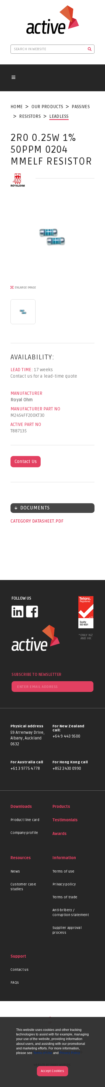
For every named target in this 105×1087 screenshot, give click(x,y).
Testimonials (65, 820)
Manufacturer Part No (35, 409)
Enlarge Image (25, 288)
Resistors (30, 116)
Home (16, 107)
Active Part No (25, 424)
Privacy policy (64, 884)
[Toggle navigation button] (13, 77)
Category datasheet (32, 521)
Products (61, 806)
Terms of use (63, 871)
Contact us (19, 970)
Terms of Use (42, 1053)
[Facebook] (32, 611)
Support (18, 956)
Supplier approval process (67, 930)
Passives (80, 107)
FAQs (14, 982)
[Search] (89, 49)
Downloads (21, 806)
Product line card (24, 820)
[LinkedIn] (17, 611)
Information (64, 858)
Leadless (58, 116)
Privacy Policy (70, 1053)
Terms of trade (64, 897)
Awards (59, 833)
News (15, 871)
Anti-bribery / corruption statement (70, 912)
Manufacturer (26, 393)
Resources (20, 858)
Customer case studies (23, 886)
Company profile (24, 833)
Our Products (47, 107)
